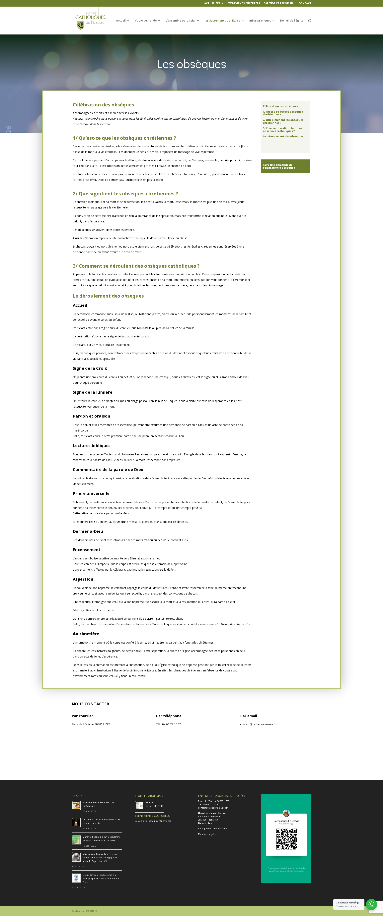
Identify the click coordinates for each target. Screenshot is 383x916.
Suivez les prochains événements (153, 820)
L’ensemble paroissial (180, 20)
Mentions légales (207, 833)
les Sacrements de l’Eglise (222, 20)
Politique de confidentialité (212, 828)
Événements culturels (244, 3)
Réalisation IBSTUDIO (84, 910)
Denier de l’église (291, 20)
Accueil (121, 20)
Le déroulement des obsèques (283, 136)
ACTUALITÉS (212, 3)
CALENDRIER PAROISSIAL (279, 3)
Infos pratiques (260, 20)
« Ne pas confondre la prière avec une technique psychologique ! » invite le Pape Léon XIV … (101, 857)
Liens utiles (205, 823)
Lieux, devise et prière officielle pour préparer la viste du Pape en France (101, 878)
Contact (305, 3)
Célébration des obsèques (280, 106)
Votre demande (146, 20)
